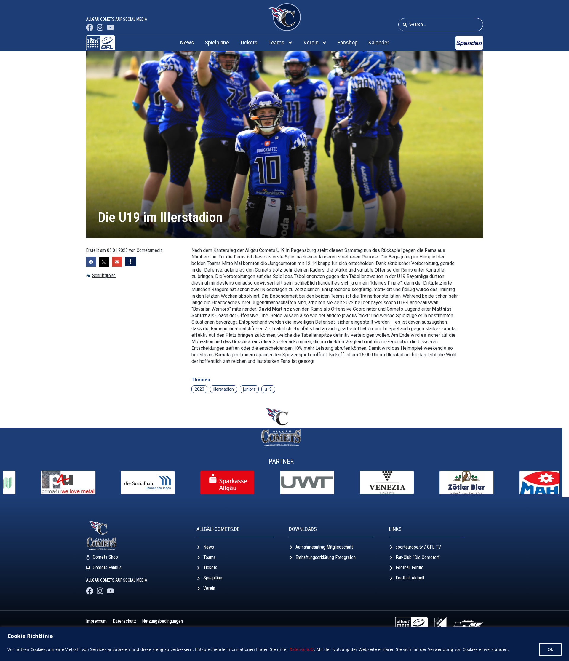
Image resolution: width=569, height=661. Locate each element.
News (187, 42)
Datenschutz (301, 649)
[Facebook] (89, 27)
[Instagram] (100, 27)
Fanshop (348, 42)
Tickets (249, 42)
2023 (199, 389)
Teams (276, 42)
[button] (91, 262)
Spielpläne (217, 42)
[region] (284, 644)
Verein (311, 42)
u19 (268, 389)
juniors (249, 389)
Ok (550, 649)
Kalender (378, 42)
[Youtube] (110, 27)
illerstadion (223, 389)
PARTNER (281, 461)
